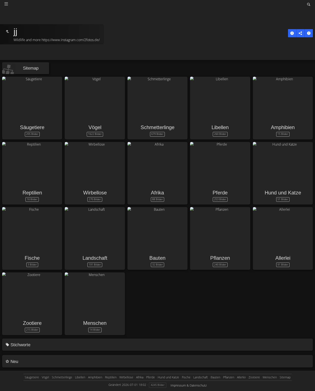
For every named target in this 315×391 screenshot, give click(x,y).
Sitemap (31, 68)
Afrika (157, 193)
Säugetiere (32, 127)
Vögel (94, 127)
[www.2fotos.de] (7, 31)
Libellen (220, 127)
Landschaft (94, 258)
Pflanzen (220, 258)
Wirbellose (95, 193)
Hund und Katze (283, 193)
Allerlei (282, 258)
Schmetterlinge (157, 127)
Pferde (220, 193)
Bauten (157, 258)
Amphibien (283, 127)
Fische (32, 258)
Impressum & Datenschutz (189, 385)
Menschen (94, 323)
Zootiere (32, 323)
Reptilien (32, 193)
